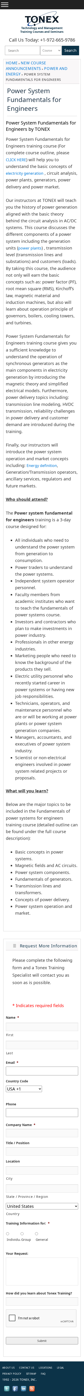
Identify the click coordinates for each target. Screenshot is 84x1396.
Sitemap (31, 1373)
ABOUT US (8, 1367)
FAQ (43, 1373)
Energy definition (42, 465)
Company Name (20, 1125)
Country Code (17, 1081)
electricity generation (24, 173)
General (42, 1239)
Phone (11, 1104)
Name (12, 1017)
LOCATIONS (45, 1367)
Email (12, 1063)
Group (26, 1239)
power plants (30, 248)
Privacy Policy (11, 1373)
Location (13, 1161)
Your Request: (17, 1253)
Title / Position (17, 1143)
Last (9, 1053)
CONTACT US (26, 1367)
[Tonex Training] (42, 18)
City (9, 1178)
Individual (13, 1239)
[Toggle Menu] (4, 4)
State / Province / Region (27, 1196)
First (10, 1035)
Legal (60, 1367)
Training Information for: (28, 1223)
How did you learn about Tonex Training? (39, 1293)
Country (13, 1214)
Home (12, 63)
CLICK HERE (16, 159)
